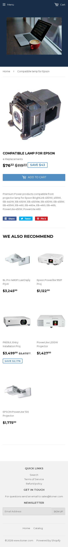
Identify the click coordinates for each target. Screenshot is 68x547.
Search (34, 474)
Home (6, 71)
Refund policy (34, 483)
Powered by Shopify (48, 540)
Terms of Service (34, 479)
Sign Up (58, 511)
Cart (62, 4)
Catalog (38, 528)
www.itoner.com (23, 540)
